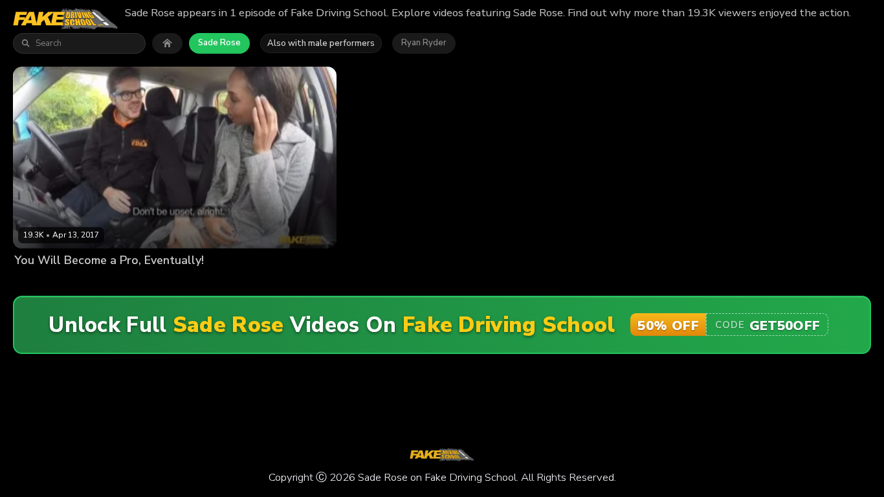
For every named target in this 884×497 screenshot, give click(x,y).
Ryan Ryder (424, 43)
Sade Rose (219, 43)
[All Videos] (167, 43)
